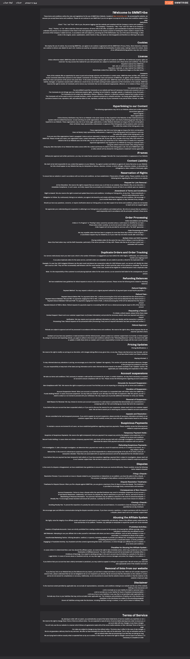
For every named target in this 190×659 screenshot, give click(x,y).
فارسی (170, 2)
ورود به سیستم (31, 3)
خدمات (19, 3)
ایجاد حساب (7, 3)
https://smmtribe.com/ (120, 16)
